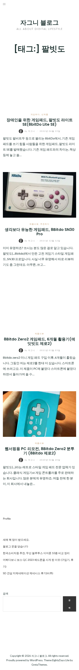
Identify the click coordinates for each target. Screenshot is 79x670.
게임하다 (35, 114)
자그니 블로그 (39, 22)
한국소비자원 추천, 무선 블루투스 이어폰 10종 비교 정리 (36, 553)
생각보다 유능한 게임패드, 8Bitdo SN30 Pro (39, 232)
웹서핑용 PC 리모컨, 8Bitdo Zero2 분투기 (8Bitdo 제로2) (39, 451)
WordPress (36, 660)
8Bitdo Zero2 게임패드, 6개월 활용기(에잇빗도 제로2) (39, 341)
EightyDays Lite (60, 660)
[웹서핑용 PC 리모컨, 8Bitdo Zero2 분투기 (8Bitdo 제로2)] (39, 413)
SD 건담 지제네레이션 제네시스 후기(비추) (28, 573)
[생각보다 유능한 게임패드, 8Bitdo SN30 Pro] (39, 194)
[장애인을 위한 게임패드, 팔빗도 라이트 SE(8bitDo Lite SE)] (39, 83)
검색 (5, 593)
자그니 (30, 131)
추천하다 (44, 224)
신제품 (44, 114)
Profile (7, 518)
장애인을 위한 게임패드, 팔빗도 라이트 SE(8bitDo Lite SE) (40, 122)
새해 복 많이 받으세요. (16, 539)
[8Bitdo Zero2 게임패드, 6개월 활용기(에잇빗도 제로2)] (39, 304)
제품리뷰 (34, 224)
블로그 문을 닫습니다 (15, 546)
